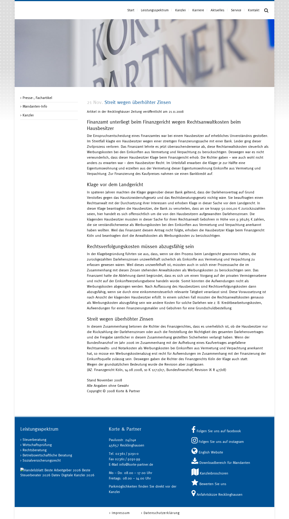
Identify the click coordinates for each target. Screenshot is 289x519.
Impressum (121, 513)
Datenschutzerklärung (162, 513)
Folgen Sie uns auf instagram (221, 441)
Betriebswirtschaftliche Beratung (47, 455)
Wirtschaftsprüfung (37, 445)
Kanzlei (28, 115)
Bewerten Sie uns (212, 484)
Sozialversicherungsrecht (42, 460)
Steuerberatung (34, 439)
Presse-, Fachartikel (37, 98)
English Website (210, 452)
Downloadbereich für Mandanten (224, 462)
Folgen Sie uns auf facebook (218, 431)
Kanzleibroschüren (213, 473)
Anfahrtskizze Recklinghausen (219, 494)
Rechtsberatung (35, 450)
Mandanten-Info (35, 106)
